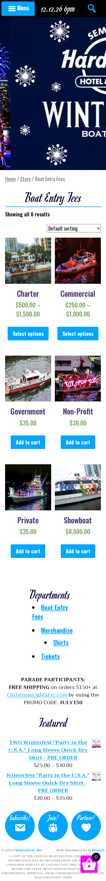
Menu (23, 7)
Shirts (61, 642)
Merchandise (57, 630)
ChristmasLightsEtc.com (37, 694)
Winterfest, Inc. (29, 850)
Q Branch (96, 850)
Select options (28, 333)
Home (10, 178)
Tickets (50, 656)
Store (25, 178)
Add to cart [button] (28, 442)
